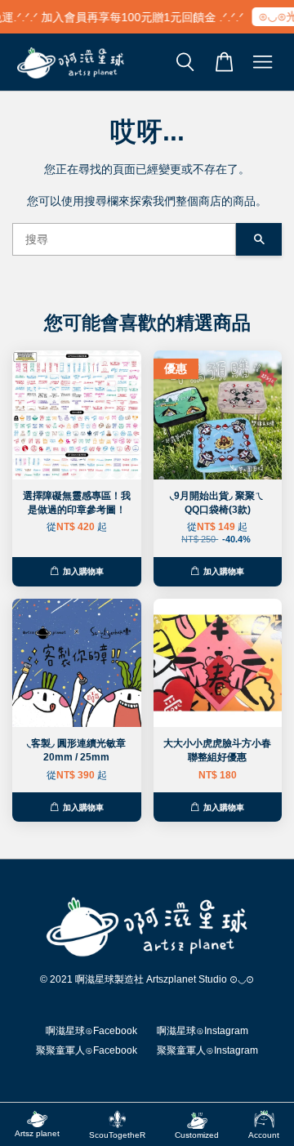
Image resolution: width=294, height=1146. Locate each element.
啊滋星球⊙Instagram (202, 1031)
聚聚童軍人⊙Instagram (207, 1050)
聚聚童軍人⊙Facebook (86, 1050)
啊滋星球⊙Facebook (91, 1031)
